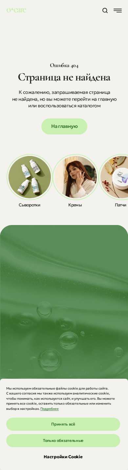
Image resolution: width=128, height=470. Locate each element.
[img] (30, 177)
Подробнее (49, 409)
